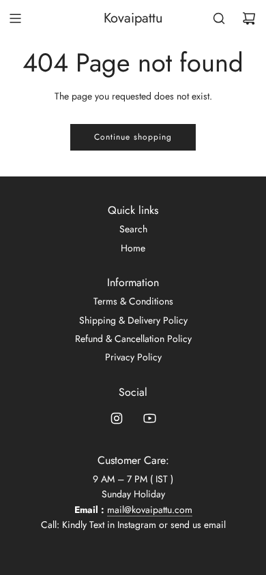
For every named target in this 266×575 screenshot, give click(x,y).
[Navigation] (15, 18)
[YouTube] (149, 418)
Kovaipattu (133, 18)
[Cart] (249, 18)
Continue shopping (133, 137)
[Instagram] (117, 418)
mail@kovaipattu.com (149, 509)
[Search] (219, 18)
